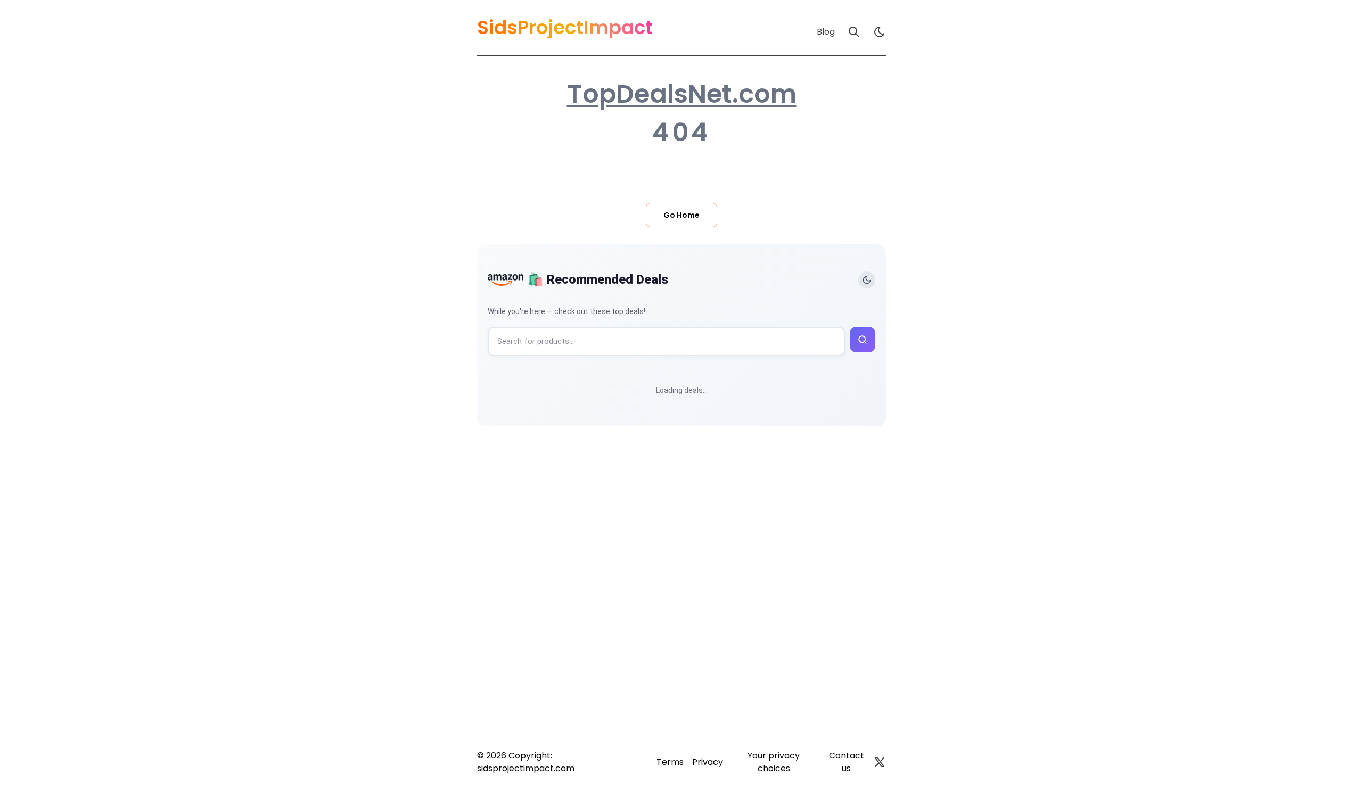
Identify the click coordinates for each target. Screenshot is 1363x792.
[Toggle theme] (866, 279)
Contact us (846, 761)
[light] (879, 32)
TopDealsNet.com (682, 94)
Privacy (707, 762)
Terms (670, 762)
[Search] (854, 32)
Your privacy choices (774, 761)
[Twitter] (879, 762)
